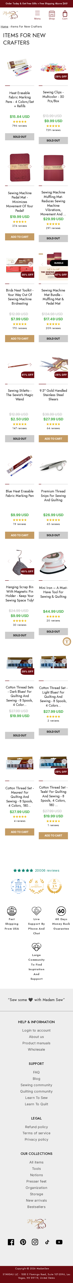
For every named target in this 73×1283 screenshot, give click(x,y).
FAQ (36, 1072)
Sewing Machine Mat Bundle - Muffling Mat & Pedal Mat (53, 297)
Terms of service (36, 1133)
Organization (36, 1188)
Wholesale (36, 1049)
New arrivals (36, 1200)
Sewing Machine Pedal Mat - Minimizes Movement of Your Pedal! (19, 202)
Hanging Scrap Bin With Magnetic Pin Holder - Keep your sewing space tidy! (19, 594)
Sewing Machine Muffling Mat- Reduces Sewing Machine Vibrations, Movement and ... (53, 203)
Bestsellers (36, 1207)
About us (36, 1037)
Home (4, 26)
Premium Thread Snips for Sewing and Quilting (53, 495)
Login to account (36, 1030)
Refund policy (36, 1127)
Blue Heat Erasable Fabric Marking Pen (20, 493)
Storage (36, 1194)
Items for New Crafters (26, 26)
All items (36, 1162)
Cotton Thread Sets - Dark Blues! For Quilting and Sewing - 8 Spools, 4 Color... (20, 696)
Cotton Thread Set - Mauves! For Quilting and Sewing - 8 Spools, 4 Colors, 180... (19, 797)
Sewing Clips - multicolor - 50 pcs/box (53, 96)
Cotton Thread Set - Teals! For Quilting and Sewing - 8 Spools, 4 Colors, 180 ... (53, 796)
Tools (36, 1169)
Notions (36, 1175)
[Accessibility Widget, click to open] (67, 641)
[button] (37, 13)
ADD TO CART (19, 236)
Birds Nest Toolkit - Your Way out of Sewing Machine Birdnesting (20, 297)
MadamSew (43, 1268)
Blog (36, 1079)
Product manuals (36, 1043)
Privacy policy (36, 1139)
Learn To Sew (36, 1098)
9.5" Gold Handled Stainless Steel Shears (53, 395)
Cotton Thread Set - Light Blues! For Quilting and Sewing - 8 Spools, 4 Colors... (53, 697)
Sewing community (36, 1085)
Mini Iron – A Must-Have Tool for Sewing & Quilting (53, 592)
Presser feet (36, 1181)
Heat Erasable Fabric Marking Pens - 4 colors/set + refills (20, 100)
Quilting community (36, 1091)
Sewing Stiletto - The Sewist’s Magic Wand (19, 395)
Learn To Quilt (36, 1104)
